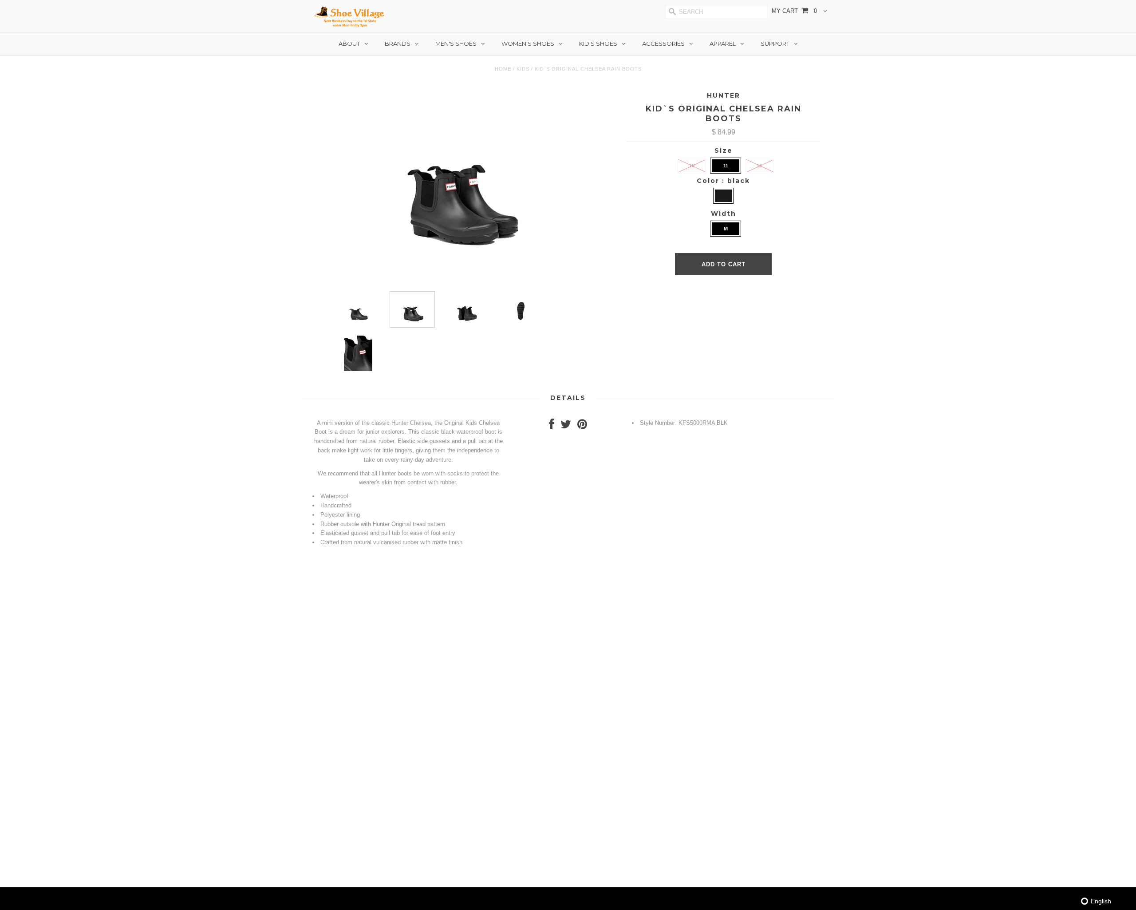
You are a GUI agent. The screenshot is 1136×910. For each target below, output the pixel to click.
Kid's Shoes (598, 43)
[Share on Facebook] (551, 426)
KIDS (523, 68)
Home (503, 68)
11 (725, 165)
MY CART (794, 11)
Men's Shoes (456, 43)
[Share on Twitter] (565, 426)
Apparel (723, 43)
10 (691, 165)
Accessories (663, 43)
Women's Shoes (527, 43)
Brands (397, 43)
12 (759, 165)
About (349, 43)
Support (775, 43)
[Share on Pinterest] (582, 426)
